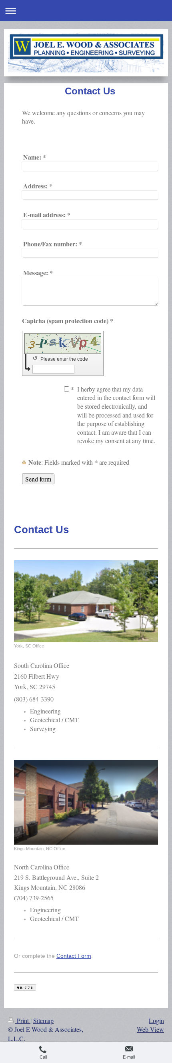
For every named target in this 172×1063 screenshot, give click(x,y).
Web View (150, 1029)
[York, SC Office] (86, 601)
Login (156, 1020)
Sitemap (43, 1020)
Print (22, 1020)
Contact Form (73, 956)
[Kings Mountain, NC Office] (86, 802)
